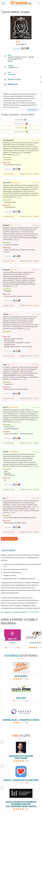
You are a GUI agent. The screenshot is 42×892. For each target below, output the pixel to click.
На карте (10, 61)
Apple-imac (21, 698)
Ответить (36, 173)
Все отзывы (21, 120)
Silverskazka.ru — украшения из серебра (21, 720)
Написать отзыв (13, 84)
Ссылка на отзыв (8, 173)
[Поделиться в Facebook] (28, 48)
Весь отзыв (16, 155)
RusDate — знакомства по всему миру (21, 780)
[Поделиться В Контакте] (22, 48)
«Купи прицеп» (21, 676)
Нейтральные (20, 128)
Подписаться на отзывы (14, 79)
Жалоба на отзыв (25, 173)
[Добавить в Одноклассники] (25, 48)
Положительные (20, 132)
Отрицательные (20, 124)
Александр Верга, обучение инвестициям (21, 757)
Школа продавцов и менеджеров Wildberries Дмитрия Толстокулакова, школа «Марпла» (21, 804)
